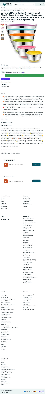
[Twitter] (8, 219)
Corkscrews (3, 319)
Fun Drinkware (26, 232)
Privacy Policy (4, 208)
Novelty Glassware (27, 223)
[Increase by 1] (4, 75)
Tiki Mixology (26, 233)
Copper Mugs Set (26, 203)
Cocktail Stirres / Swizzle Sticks (29, 260)
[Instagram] (1, 219)
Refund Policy (4, 206)
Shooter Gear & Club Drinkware (29, 222)
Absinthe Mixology (27, 279)
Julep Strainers (4, 336)
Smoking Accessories (27, 282)
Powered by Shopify (5, 392)
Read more (28, 68)
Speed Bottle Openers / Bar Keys (7, 304)
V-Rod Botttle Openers (5, 302)
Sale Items (25, 206)
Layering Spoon (4, 337)
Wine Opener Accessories (6, 322)
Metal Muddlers (4, 332)
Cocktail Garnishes (27, 255)
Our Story (3, 198)
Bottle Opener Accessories (6, 317)
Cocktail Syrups (26, 257)
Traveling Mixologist (5, 342)
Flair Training (3, 341)
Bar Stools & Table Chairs (28, 295)
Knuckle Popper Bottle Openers (7, 309)
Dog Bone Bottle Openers (6, 305)
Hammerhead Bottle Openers (7, 310)
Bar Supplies (26, 216)
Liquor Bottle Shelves (27, 297)
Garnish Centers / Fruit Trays (29, 249)
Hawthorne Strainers (5, 334)
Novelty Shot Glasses (27, 225)
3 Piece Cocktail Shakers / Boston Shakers (10, 327)
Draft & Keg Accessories (6, 371)
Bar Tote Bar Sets (4, 297)
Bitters (24, 254)
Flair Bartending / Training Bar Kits (8, 299)
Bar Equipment (4, 358)
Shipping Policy (4, 204)
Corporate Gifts (26, 198)
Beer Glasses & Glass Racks (6, 372)
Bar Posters (25, 307)
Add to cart (24, 75)
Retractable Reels (4, 316)
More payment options (5, 81)
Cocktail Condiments (27, 262)
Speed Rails (3, 364)
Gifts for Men (26, 201)
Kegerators (3, 376)
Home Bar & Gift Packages (6, 300)
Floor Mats (3, 379)
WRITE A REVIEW (36, 164)
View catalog (1, 4)
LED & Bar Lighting (27, 299)
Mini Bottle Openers (5, 307)
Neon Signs (25, 304)
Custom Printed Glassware (28, 218)
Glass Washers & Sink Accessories (8, 369)
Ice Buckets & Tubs (27, 274)
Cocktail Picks (26, 265)
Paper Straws (26, 264)
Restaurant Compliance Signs (29, 305)
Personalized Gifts (27, 199)
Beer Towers (25, 242)
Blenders (2, 362)
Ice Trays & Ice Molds (27, 276)
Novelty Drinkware (27, 227)
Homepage (3, 7)
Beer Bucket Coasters (27, 269)
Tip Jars (2, 348)
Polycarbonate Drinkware (28, 230)
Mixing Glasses (4, 329)
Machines (3, 361)
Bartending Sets (4, 294)
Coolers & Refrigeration (6, 377)
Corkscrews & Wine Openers (29, 245)
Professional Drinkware (28, 235)
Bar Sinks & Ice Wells (5, 367)
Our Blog (2, 199)
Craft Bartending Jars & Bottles (29, 259)
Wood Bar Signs (26, 302)
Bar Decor (25, 291)
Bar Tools (3, 291)
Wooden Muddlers (4, 331)
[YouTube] (5, 219)
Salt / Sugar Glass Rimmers (28, 252)
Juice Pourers (26, 239)
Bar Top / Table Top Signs (28, 309)
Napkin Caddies (26, 250)
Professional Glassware (28, 220)
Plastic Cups (25, 228)
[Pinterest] (3, 219)
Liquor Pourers (26, 237)
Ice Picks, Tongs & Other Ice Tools (30, 277)
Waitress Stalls (4, 381)
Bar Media (3, 349)
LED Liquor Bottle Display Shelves (30, 294)
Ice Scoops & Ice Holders (28, 272)
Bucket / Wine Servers (27, 247)
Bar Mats (25, 271)
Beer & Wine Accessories (28, 244)
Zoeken (33, 4)
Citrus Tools (3, 346)
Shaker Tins (3, 324)
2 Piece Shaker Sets (5, 326)
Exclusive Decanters (27, 204)
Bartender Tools (4, 295)
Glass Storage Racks (5, 374)
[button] (1, 1)
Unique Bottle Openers (5, 314)
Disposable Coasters (27, 267)
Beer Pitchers (26, 240)
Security (2, 384)
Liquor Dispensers (4, 366)
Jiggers (2, 344)
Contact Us (3, 203)
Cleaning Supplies (26, 281)
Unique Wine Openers (5, 321)
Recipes (2, 201)
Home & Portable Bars (5, 382)
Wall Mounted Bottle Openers (7, 312)
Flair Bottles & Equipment (6, 339)
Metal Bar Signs (26, 300)
